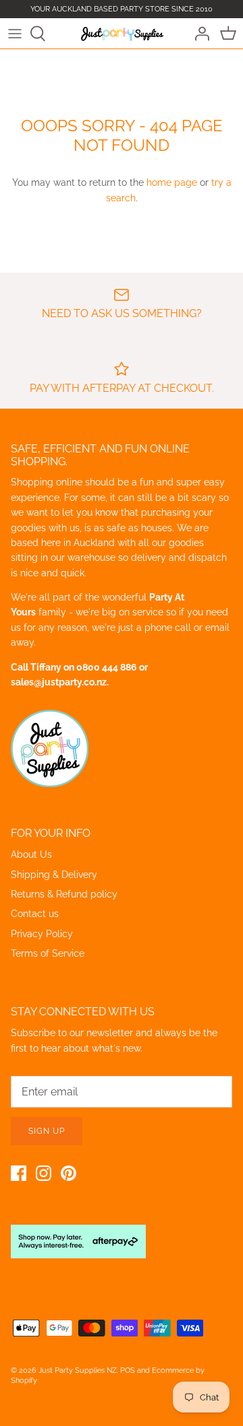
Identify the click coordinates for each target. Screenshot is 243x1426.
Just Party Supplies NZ (77, 1370)
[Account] (198, 33)
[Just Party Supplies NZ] (122, 33)
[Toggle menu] (15, 33)
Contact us (35, 913)
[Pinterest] (68, 1173)
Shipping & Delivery (54, 874)
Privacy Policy (42, 933)
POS (127, 1370)
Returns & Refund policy (64, 894)
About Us (31, 854)
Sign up (46, 1131)
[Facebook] (18, 1173)
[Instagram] (43, 1173)
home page (171, 182)
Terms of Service (47, 953)
